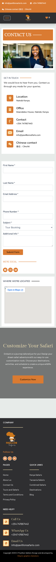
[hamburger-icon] (7, 18)
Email (19, 131)
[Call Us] (6, 522)
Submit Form (13, 252)
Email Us (16, 541)
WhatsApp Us (19, 530)
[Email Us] (6, 543)
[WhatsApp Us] (6, 533)
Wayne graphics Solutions (28, 556)
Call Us (15, 519)
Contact (21, 119)
